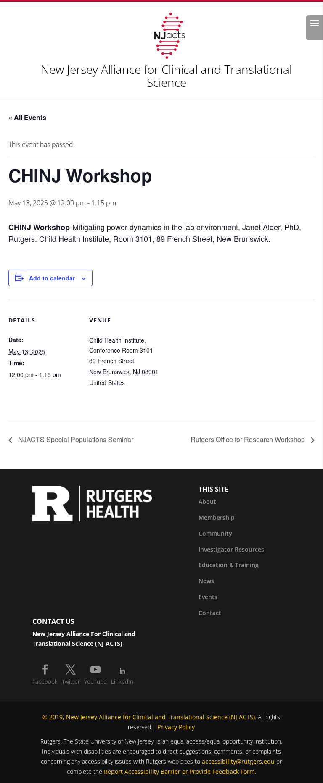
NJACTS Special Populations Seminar (74, 439)
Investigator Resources (231, 549)
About (207, 501)
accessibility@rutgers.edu (238, 761)
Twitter (71, 682)
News (206, 581)
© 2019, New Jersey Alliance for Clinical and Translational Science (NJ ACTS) (148, 717)
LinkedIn (122, 682)
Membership (217, 517)
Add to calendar (52, 278)
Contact (210, 613)
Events (208, 597)
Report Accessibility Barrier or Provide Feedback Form (179, 771)
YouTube (95, 682)
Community (215, 533)
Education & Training (229, 565)
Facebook (45, 682)
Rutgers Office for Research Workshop (249, 439)
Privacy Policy (176, 727)
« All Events (27, 117)
